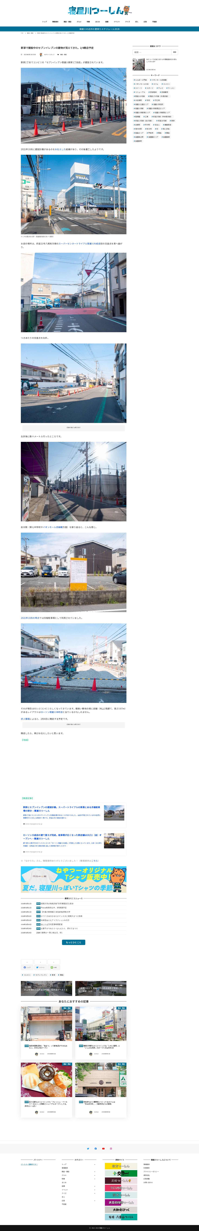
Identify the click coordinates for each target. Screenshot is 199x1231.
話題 (106, 22)
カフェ (155, 84)
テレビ (160, 88)
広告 (145, 22)
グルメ (79, 22)
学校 (148, 100)
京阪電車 (153, 92)
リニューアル (140, 92)
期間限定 (168, 125)
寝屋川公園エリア (142, 104)
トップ (44, 22)
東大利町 (138, 129)
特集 (88, 22)
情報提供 (55, 22)
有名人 (157, 125)
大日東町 (138, 100)
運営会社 (146, 1175)
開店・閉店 (67, 22)
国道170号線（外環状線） (159, 96)
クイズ (127, 22)
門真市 (150, 133)
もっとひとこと (73, 942)
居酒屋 (137, 116)
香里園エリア (153, 137)
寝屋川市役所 (158, 104)
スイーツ (138, 88)
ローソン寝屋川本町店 (52, 711)
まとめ (97, 22)
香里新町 (138, 141)
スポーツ (150, 88)
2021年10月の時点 (30, 617)
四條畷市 (165, 92)
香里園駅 (166, 137)
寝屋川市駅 (139, 108)
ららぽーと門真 (141, 80)
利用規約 (146, 1168)
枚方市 (149, 129)
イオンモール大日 (142, 84)
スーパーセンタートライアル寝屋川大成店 (79, 243)
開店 (61, 975)
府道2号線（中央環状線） (162, 116)
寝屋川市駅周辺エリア (156, 108)
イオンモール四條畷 (53, 527)
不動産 (154, 22)
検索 (174, 52)
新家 (53, 975)
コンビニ (27, 975)
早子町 (147, 125)
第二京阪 (166, 129)
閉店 (160, 133)
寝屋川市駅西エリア (162, 112)
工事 (146, 116)
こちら (94, 860)
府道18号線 (162, 120)
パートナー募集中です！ (29, 1164)
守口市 (157, 100)
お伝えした (60, 149)
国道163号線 (140, 96)
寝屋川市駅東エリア (142, 112)
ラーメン (171, 88)
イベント (117, 22)
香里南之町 (139, 137)
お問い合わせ (148, 1182)
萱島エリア (139, 133)
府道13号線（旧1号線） (144, 120)
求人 (136, 22)
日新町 (137, 125)
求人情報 (25, 718)
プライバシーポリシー (151, 1171)
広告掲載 (146, 1179)
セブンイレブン (41, 975)
